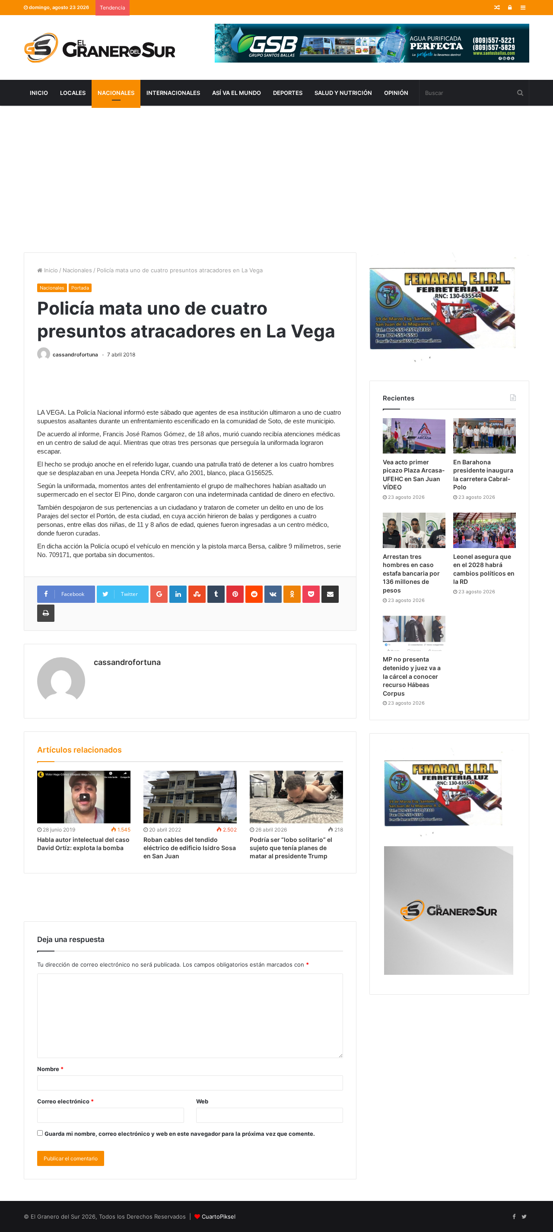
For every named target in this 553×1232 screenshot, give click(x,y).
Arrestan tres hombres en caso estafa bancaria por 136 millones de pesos (411, 573)
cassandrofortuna (75, 354)
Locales (73, 92)
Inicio (39, 92)
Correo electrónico (65, 1101)
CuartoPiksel (218, 1216)
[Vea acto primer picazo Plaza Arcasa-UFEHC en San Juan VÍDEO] (414, 436)
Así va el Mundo (236, 92)
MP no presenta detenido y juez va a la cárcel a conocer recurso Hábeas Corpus (412, 675)
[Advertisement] (276, 179)
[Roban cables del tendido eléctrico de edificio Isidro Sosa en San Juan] (190, 797)
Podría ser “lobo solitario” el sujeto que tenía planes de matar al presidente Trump (291, 848)
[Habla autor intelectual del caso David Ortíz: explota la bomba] (83, 797)
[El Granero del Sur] (99, 47)
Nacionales (116, 92)
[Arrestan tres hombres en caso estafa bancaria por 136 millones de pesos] (414, 530)
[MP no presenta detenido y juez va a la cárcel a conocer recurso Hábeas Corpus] (414, 633)
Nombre (50, 1068)
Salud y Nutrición (343, 92)
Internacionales (173, 92)
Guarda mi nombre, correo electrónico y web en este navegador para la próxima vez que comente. (179, 1133)
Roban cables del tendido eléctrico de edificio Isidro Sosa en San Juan (189, 848)
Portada (80, 288)
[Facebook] (514, 1217)
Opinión (396, 92)
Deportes (287, 92)
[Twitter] (524, 1217)
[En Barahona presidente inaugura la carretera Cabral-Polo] (484, 436)
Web (202, 1101)
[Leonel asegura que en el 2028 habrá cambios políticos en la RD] (484, 530)
